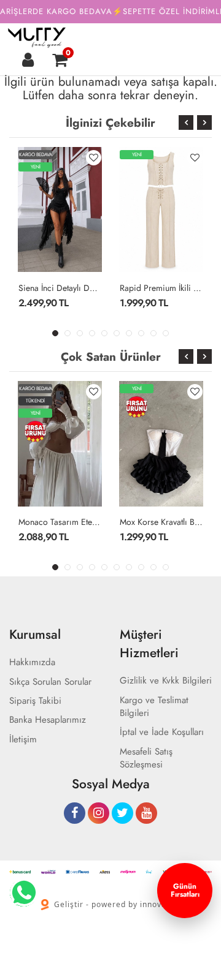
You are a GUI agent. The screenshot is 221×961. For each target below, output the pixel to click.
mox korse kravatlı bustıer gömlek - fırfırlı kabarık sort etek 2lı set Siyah (161, 522)
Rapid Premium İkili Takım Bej (161, 288)
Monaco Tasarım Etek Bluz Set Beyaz (59, 522)
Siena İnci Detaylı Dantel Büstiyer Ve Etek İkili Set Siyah (59, 288)
